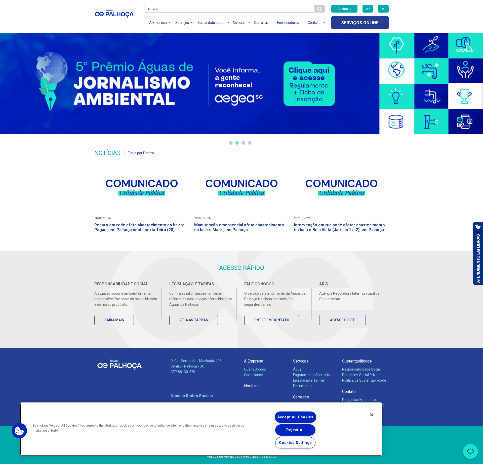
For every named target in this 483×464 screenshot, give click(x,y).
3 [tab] (243, 143)
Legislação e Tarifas (309, 380)
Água (297, 369)
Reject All (295, 430)
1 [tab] (231, 143)
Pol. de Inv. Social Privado (362, 375)
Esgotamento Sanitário (311, 375)
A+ (368, 9)
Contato (349, 391)
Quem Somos (255, 369)
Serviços (301, 361)
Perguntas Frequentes (360, 400)
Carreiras (261, 23)
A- (383, 9)
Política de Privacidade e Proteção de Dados (241, 456)
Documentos (303, 386)
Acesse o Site (342, 320)
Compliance (253, 375)
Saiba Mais (114, 320)
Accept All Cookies (295, 417)
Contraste (344, 9)
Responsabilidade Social (361, 369)
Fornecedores (288, 23)
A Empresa (253, 361)
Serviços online (360, 22)
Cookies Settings (295, 443)
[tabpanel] (241, 83)
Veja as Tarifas (193, 320)
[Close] (371, 414)
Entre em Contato (271, 320)
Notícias (251, 386)
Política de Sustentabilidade (364, 380)
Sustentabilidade (357, 361)
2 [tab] (237, 143)
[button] (19, 431)
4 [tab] (250, 143)
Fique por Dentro (141, 153)
